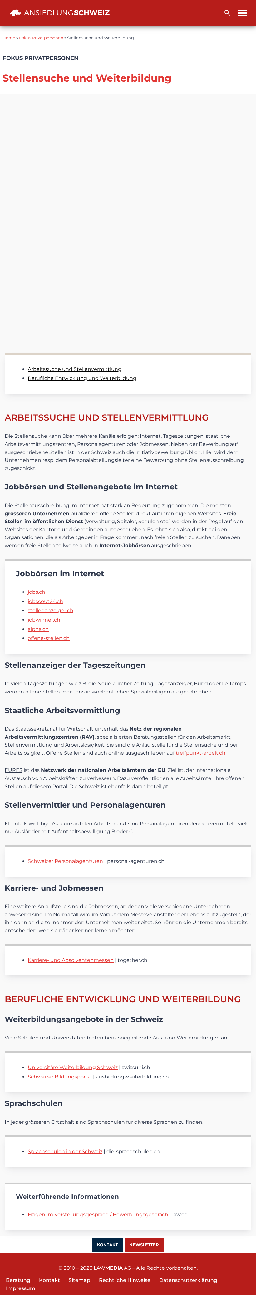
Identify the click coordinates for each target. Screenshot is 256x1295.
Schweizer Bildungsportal (60, 1077)
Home (8, 38)
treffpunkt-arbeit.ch (200, 753)
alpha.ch (38, 629)
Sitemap (79, 1280)
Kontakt (107, 1244)
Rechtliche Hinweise (124, 1280)
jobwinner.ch (44, 620)
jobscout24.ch (45, 601)
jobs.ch (36, 592)
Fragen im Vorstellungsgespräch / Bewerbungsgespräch (98, 1215)
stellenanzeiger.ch (50, 610)
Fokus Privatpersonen (41, 38)
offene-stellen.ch (49, 638)
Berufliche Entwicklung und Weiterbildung (82, 378)
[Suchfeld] (227, 13)
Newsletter (144, 1244)
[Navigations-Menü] (242, 13)
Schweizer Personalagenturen (65, 861)
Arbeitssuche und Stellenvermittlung (74, 369)
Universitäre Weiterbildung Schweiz (73, 1067)
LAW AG (112, 1268)
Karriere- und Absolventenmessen (71, 960)
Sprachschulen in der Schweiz (65, 1151)
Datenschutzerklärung (188, 1280)
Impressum (20, 1288)
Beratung (18, 1280)
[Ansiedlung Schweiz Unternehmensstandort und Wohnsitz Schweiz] (60, 12)
